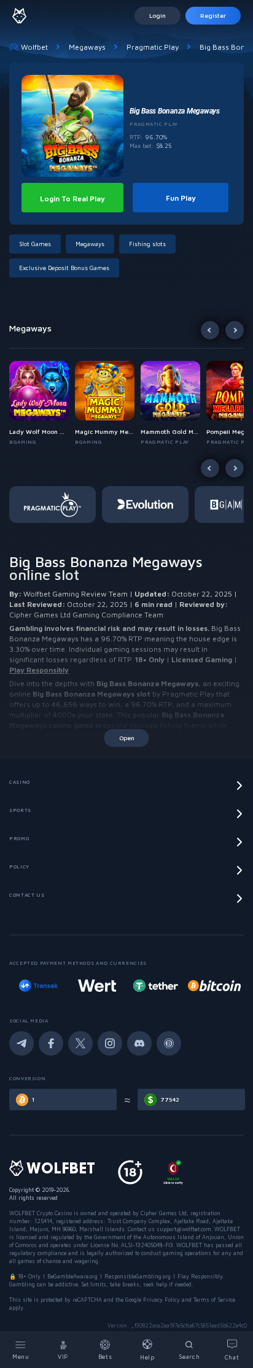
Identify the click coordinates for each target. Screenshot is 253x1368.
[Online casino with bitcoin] (181, 985)
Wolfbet (34, 47)
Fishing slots (147, 243)
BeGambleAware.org (72, 1276)
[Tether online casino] (123, 985)
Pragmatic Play (152, 47)
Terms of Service (214, 1299)
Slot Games (35, 243)
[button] (42, 403)
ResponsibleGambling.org (137, 1276)
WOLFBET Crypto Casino (40, 1213)
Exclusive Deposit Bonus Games (64, 267)
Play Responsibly (39, 669)
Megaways (87, 47)
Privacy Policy (161, 1299)
